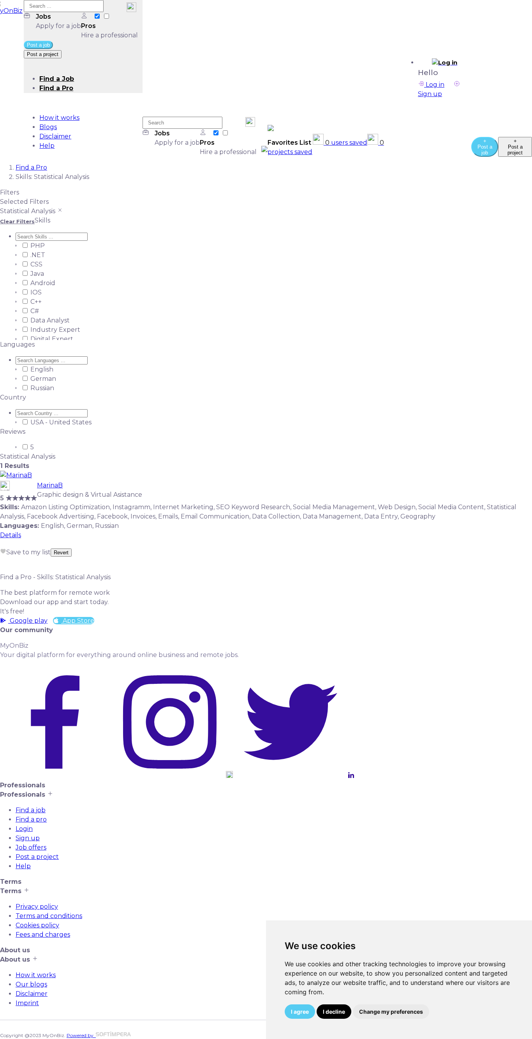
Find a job (31, 810)
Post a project (37, 856)
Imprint (27, 1003)
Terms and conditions (49, 916)
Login (24, 828)
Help (47, 145)
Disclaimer (55, 136)
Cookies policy (37, 925)
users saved (346, 142)
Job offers (31, 847)
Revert (61, 552)
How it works (59, 117)
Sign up (28, 838)
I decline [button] (334, 1011)
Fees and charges (43, 934)
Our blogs (31, 984)
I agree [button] (300, 1011)
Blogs (48, 127)
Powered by (81, 1035)
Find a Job (56, 78)
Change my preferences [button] (391, 1011)
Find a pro (31, 819)
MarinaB (50, 485)
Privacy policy (37, 906)
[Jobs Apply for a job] (97, 16)
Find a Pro (56, 88)
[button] (444, 62)
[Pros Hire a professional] (106, 16)
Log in (434, 84)
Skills (42, 220)
